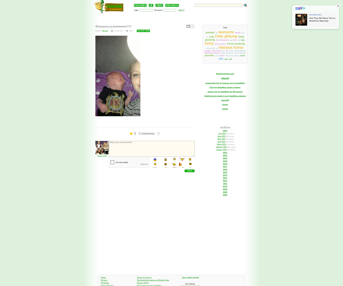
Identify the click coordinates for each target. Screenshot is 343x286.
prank (217, 56)
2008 (225, 192)
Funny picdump (236, 43)
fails (243, 40)
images (207, 51)
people (223, 53)
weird (242, 55)
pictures (209, 55)
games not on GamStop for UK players (225, 92)
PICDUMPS (140, 5)
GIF (151, 5)
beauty (238, 33)
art (216, 33)
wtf (230, 59)
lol (227, 51)
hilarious (225, 47)
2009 (225, 189)
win (221, 58)
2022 (225, 153)
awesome (226, 32)
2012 (225, 181)
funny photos (220, 44)
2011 (225, 184)
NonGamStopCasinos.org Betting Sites (153, 280)
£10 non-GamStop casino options (225, 87)
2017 (225, 167)
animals (210, 32)
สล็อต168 (225, 78)
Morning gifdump (240, 51)
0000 (225, 195)
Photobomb (229, 53)
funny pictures (210, 48)
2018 (225, 164)
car (243, 33)
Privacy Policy (143, 283)
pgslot (225, 109)
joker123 (225, 100)
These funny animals (232, 56)
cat (207, 37)
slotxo (225, 104)
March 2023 (221, 144)
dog (231, 40)
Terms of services (144, 277)
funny (209, 43)
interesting (216, 51)
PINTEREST (172, 5)
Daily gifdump (226, 36)
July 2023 (222, 134)
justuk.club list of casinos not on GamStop (225, 83)
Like (188, 26)
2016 (225, 170)
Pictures (104, 280)
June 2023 (221, 136)
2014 (225, 175)
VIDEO (159, 5)
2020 (225, 158)
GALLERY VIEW (143, 31)
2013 (225, 178)
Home (103, 277)
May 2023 (221, 139)
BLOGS (105, 31)
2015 (225, 172)
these (222, 55)
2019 (225, 161)
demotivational (222, 40)
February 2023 (221, 147)
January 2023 (221, 150)
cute (211, 36)
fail (239, 40)
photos (236, 53)
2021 (225, 155)
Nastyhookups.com (225, 74)
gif (217, 48)
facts (235, 40)
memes (231, 51)
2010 (225, 186)
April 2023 (221, 142)
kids (223, 51)
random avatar (102, 156)
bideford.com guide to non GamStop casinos (225, 96)
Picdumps (105, 283)
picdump (242, 53)
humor (239, 47)
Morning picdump (211, 53)
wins (226, 59)
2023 (225, 131)
